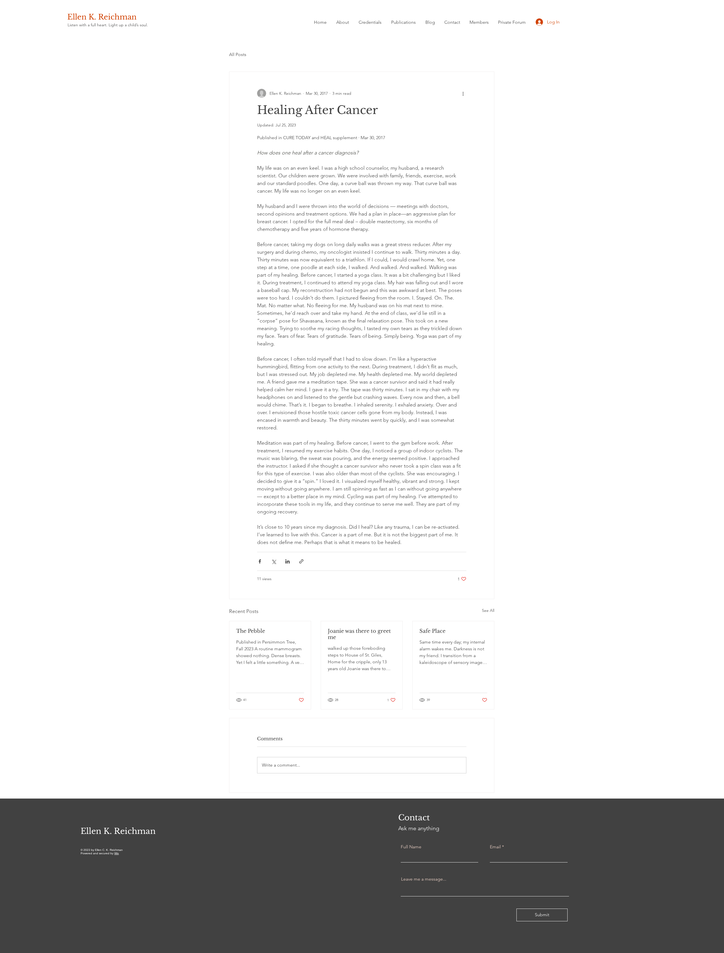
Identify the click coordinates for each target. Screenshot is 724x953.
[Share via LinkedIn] (287, 561)
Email (495, 847)
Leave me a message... (423, 879)
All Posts (237, 54)
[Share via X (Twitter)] (273, 561)
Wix (116, 853)
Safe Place (432, 631)
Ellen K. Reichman (102, 16)
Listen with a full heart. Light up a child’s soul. (108, 24)
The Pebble (250, 631)
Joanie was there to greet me (359, 634)
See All (488, 610)
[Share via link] (301, 561)
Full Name (411, 847)
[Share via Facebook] (259, 561)
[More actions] (463, 93)
